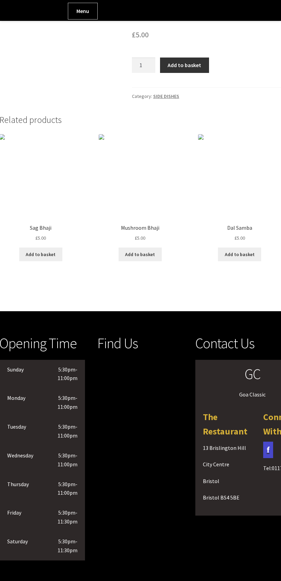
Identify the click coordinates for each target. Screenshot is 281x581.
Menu (82, 11)
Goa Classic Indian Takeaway (31, 13)
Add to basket (184, 65)
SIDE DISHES (166, 96)
